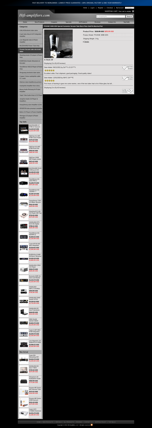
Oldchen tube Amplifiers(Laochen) (31, 82)
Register (100, 8)
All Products (83, 22)
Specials (68, 22)
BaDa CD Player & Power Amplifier (31, 112)
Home (85, 8)
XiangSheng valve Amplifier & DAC (31, 105)
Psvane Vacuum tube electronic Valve (30, 50)
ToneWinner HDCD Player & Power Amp (31, 68)
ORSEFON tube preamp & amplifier (31, 108)
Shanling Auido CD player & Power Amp (31, 56)
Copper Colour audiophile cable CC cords (30, 77)
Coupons (54, 22)
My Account (120, 8)
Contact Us (112, 22)
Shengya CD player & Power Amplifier (29, 117)
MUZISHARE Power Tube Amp (29, 46)
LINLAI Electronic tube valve (29, 30)
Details (86, 42)
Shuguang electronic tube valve (30, 72)
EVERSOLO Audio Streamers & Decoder (30, 62)
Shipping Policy (100, 422)
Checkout (110, 8)
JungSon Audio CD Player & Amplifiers (29, 100)
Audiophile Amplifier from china (30, 86)
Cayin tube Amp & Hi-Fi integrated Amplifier (30, 35)
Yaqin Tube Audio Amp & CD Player (31, 95)
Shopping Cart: (111, 11)
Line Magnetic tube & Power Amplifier (29, 41)
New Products (39, 22)
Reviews (97, 22)
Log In (92, 8)
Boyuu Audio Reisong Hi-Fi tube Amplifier (30, 90)
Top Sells (127, 22)
